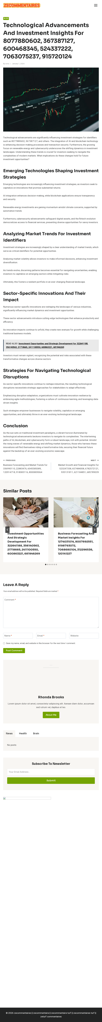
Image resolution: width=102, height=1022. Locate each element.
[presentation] (25, 512)
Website (74, 635)
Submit (51, 780)
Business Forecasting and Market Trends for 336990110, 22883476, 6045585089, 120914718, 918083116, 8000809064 (25, 466)
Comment (10, 599)
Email (40, 635)
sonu (7, 63)
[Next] (94, 530)
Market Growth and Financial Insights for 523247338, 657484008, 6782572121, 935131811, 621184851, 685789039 (78, 466)
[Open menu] (96, 5)
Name (8, 635)
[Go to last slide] (7, 530)
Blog (6, 18)
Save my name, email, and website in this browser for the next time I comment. (40, 643)
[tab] (45, 564)
